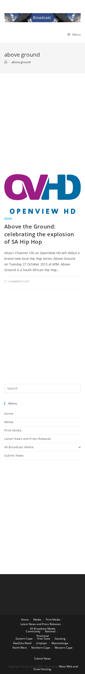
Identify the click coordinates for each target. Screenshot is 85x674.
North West (19, 648)
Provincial (42, 636)
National (50, 631)
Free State (43, 638)
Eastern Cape (24, 638)
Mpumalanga (59, 643)
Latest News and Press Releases (27, 439)
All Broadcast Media (18, 447)
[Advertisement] (42, 129)
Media (8, 422)
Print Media (13, 430)
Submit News (14, 455)
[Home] (5, 62)
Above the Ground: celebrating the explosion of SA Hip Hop (39, 234)
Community (33, 631)
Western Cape (64, 648)
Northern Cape (40, 648)
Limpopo (41, 643)
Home (8, 414)
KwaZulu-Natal (22, 643)
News (8, 219)
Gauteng (60, 638)
